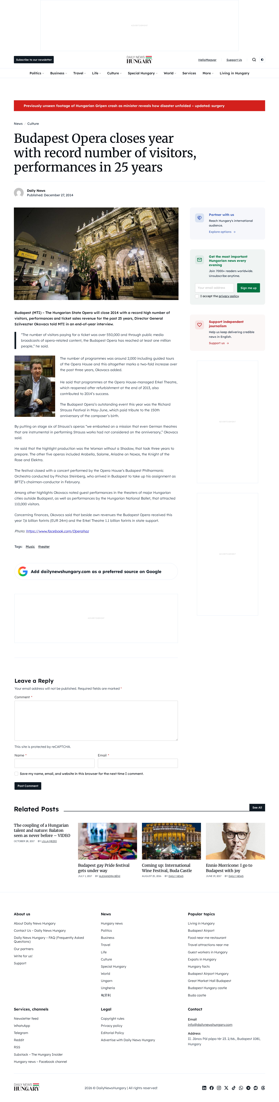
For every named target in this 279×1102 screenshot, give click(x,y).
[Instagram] (219, 1088)
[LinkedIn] (204, 1088)
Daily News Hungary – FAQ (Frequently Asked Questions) (49, 940)
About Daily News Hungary (35, 923)
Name (21, 755)
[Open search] (254, 60)
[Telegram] (248, 1088)
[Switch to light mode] (262, 59)
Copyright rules (112, 1018)
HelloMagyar (207, 60)
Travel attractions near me (208, 945)
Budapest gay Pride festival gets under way (103, 868)
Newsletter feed (26, 1018)
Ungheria (108, 988)
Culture (113, 73)
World (168, 73)
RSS (17, 1047)
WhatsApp (22, 1026)
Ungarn (106, 981)
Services (189, 73)
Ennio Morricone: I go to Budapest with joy (229, 868)
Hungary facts (199, 966)
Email (103, 755)
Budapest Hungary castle (207, 988)
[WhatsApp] (241, 1088)
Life (95, 73)
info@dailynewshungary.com (210, 1025)
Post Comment (28, 786)
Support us (217, 343)
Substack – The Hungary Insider (38, 1054)
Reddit (19, 1040)
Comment (23, 697)
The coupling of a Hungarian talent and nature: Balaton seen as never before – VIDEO (42, 830)
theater (44, 546)
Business (57, 73)
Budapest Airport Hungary (208, 974)
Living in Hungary (234, 73)
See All (257, 807)
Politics (35, 73)
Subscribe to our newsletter (34, 59)
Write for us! (23, 956)
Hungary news (112, 923)
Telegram (21, 1033)
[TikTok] (234, 1088)
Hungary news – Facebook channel (40, 1062)
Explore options (220, 231)
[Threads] (263, 1088)
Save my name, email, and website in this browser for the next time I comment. (82, 774)
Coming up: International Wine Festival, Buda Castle (167, 868)
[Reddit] (256, 1088)
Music (30, 546)
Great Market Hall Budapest (209, 981)
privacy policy (229, 296)
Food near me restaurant (207, 938)
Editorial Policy (112, 1033)
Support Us (234, 60)
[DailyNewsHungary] (139, 59)
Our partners (23, 949)
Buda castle (197, 995)
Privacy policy (111, 1026)
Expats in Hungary (202, 959)
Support (20, 963)
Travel (78, 73)
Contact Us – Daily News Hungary (40, 930)
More (207, 73)
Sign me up (249, 288)
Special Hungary (141, 73)
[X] (226, 1088)
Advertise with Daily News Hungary (128, 1040)
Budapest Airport (201, 930)
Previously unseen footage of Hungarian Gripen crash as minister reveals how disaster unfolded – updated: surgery (124, 106)
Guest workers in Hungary (208, 952)
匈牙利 (106, 995)
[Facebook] (212, 1088)
